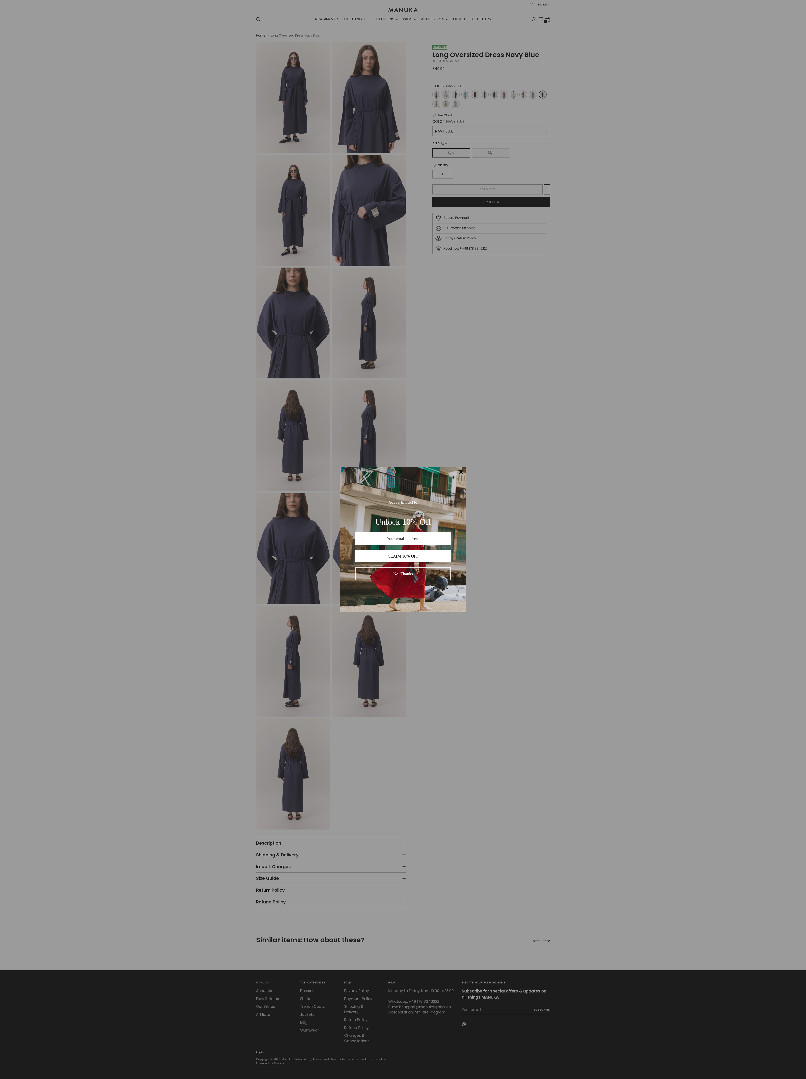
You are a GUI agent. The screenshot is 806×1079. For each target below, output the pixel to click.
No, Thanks (403, 573)
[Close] (461, 472)
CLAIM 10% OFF (403, 556)
